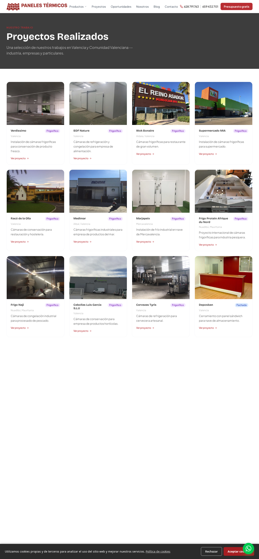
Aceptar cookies (239, 551)
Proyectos (99, 6)
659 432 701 (210, 6)
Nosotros (142, 6)
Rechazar (211, 551)
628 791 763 (191, 6)
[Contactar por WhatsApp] (248, 548)
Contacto (171, 6)
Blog (157, 6)
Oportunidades (121, 6)
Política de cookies (158, 551)
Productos (76, 6)
